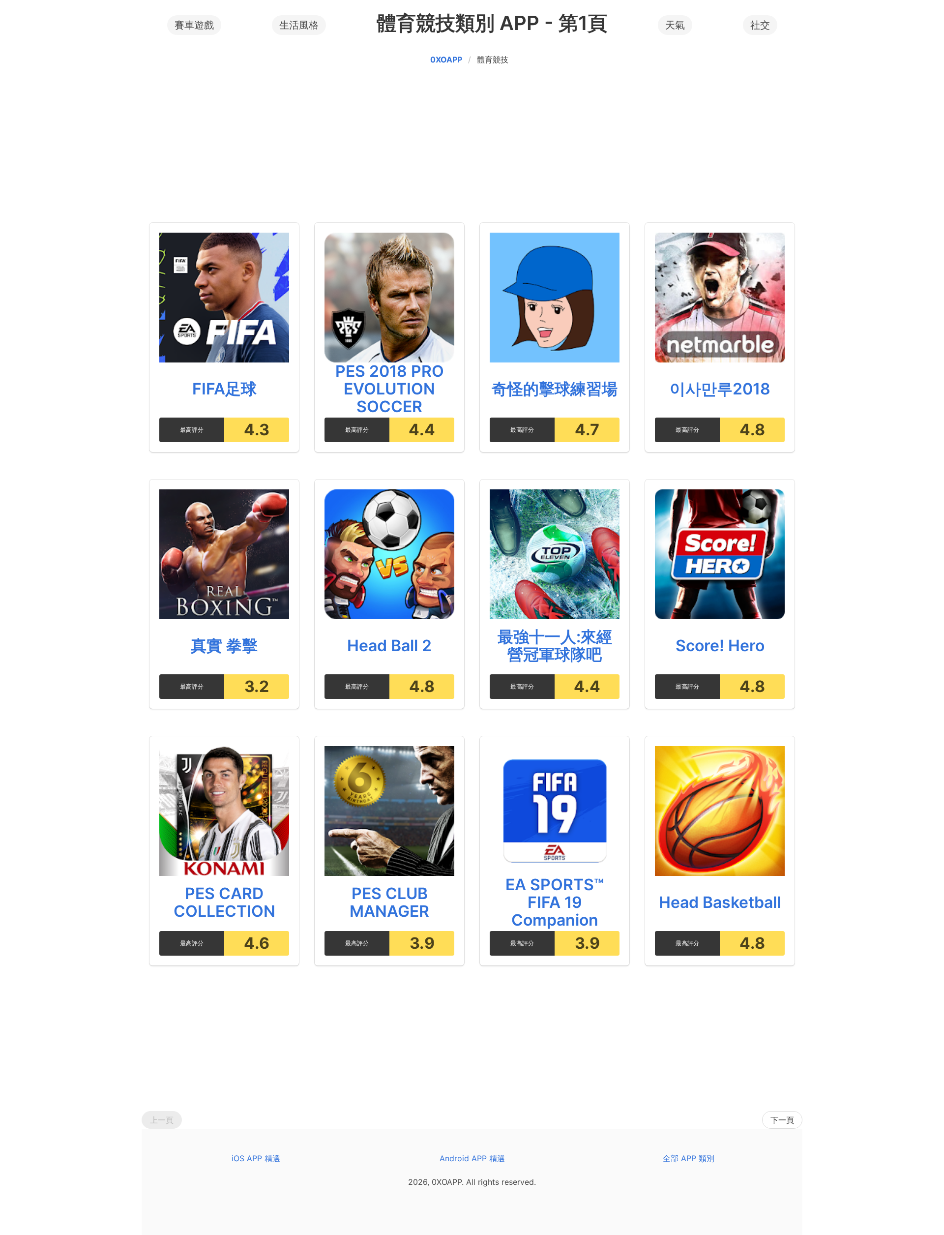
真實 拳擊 (224, 646)
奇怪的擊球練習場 (555, 389)
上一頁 (162, 1120)
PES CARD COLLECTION (224, 902)
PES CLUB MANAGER (389, 902)
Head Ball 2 (389, 646)
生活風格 (299, 25)
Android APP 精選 (472, 1158)
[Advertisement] (472, 146)
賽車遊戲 (194, 25)
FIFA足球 (224, 389)
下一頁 (782, 1120)
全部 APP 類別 (688, 1158)
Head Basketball (720, 902)
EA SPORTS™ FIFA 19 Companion (554, 902)
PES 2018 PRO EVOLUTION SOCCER (389, 389)
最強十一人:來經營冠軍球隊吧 (555, 645)
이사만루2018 (720, 389)
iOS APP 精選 (256, 1158)
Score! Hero (720, 646)
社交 (760, 25)
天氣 (675, 25)
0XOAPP (446, 59)
